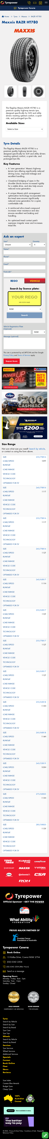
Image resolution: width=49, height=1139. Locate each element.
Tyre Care (6, 1030)
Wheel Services (9, 1051)
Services (7, 1045)
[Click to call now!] (29, 3)
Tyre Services (8, 1048)
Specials (7, 1057)
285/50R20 (41, 824)
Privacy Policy (9, 355)
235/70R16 (41, 457)
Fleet (5, 1066)
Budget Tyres (8, 1086)
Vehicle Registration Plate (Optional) (13, 327)
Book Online (9, 1063)
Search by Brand (9, 1027)
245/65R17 (41, 579)
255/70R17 (41, 641)
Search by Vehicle (10, 1021)
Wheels (6, 1036)
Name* (6, 249)
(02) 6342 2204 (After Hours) (17, 967)
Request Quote (11, 361)
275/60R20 (41, 794)
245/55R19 (41, 763)
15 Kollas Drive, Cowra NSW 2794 (23, 957)
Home (6, 16)
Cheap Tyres (7, 1089)
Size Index (7, 1080)
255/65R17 (41, 610)
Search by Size (9, 1024)
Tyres (5, 1018)
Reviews (7, 1072)
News (5, 1069)
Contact (6, 1060)
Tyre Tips (6, 1033)
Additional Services (10, 1054)
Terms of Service (24, 355)
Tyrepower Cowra (26, 8)
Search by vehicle (37, 449)
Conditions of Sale (30, 1131)
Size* (6, 241)
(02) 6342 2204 (14, 962)
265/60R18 (41, 732)
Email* (6, 264)
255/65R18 (41, 702)
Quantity (36, 241)
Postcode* (8, 272)
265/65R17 (41, 671)
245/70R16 (41, 487)
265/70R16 (41, 549)
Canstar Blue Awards (11, 1083)
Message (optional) (11, 336)
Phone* (6, 256)
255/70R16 (41, 518)
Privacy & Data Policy (16, 1131)
